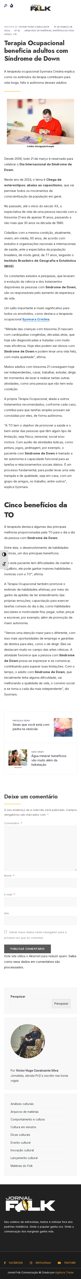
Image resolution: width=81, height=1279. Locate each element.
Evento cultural (21, 1142)
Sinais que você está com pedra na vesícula (31, 725)
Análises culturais (22, 1104)
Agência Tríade (64, 1272)
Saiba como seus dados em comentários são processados (40, 961)
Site (6, 913)
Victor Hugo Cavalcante (34, 26)
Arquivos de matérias (38, 30)
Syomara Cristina (35, 319)
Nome (9, 875)
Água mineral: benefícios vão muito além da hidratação (48, 758)
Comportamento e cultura (28, 1119)
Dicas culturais (20, 1134)
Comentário (13, 823)
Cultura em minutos (23, 1127)
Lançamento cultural (24, 1158)
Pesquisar (18, 996)
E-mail (9, 894)
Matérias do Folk (63, 30)
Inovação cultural (22, 1150)
